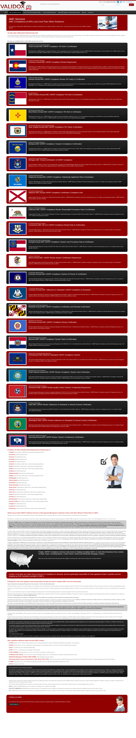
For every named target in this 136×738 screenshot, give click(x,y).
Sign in (131, 4)
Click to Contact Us (14, 704)
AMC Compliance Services (15, 12)
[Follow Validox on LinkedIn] (118, 2)
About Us (84, 12)
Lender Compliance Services (49, 12)
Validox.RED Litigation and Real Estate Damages (69, 12)
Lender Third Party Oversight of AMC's (32, 12)
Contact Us (90, 12)
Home (6, 12)
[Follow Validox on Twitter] (127, 2)
